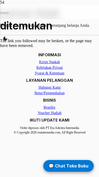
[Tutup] (6, 13)
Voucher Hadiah (50, 113)
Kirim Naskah (49, 62)
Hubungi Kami (50, 87)
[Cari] (2, 13)
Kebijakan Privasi (49, 68)
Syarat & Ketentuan (49, 73)
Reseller (49, 107)
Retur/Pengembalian (50, 93)
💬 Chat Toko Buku (68, 166)
